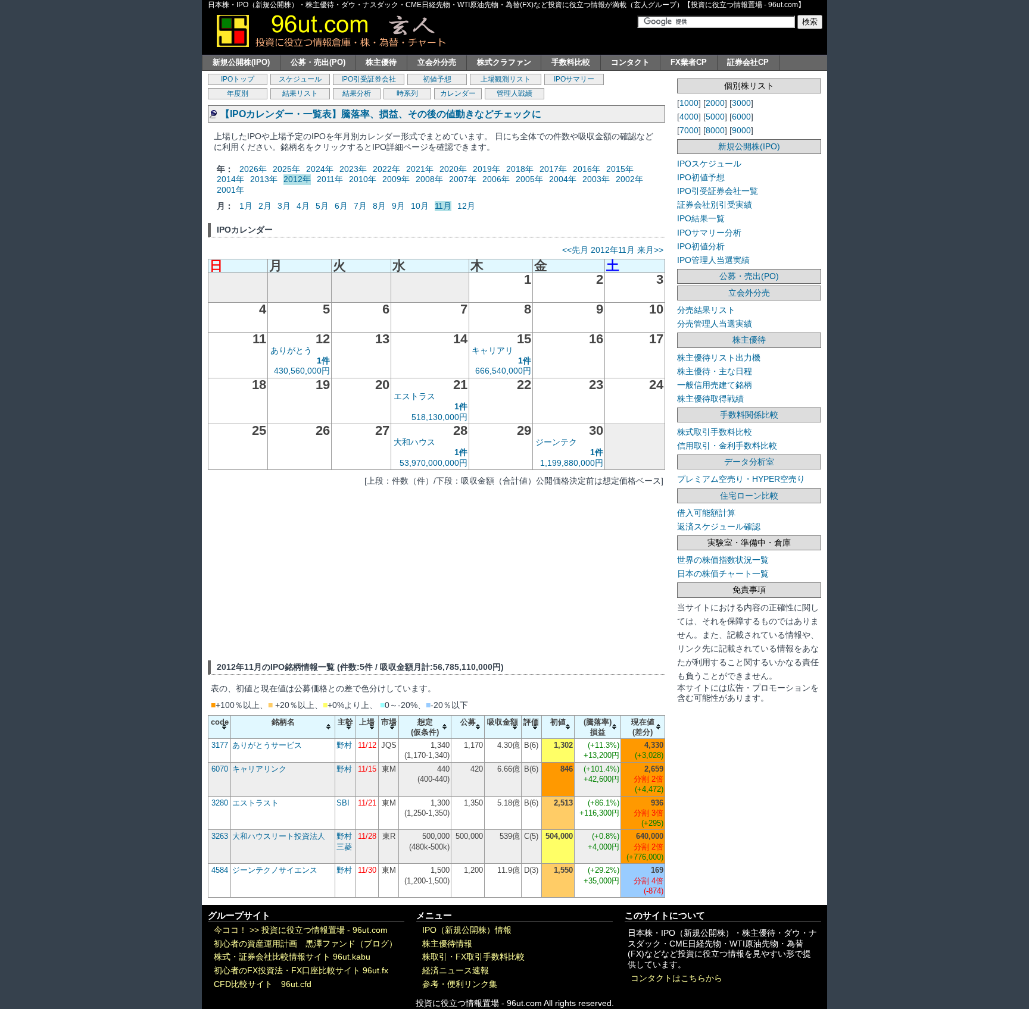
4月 (303, 206)
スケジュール (300, 79)
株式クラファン (504, 62)
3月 (284, 206)
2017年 (553, 169)
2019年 (486, 169)
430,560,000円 (302, 370)
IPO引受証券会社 (368, 79)
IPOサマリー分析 (709, 232)
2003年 (596, 179)
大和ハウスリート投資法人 (278, 836)
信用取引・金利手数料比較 (727, 445)
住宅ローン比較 (749, 495)
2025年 (286, 169)
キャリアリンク (259, 768)
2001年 (230, 190)
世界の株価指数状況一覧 (723, 560)
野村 (344, 745)
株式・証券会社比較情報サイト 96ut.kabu (292, 956)
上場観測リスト (506, 79)
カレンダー (458, 93)
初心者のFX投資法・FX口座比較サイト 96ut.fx (301, 970)
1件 (323, 360)
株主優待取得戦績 (710, 398)
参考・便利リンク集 (459, 984)
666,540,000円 (503, 370)
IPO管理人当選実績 (713, 260)
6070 (219, 768)
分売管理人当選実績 (714, 323)
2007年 (462, 179)
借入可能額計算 (706, 513)
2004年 (562, 179)
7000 (689, 130)
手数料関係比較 (749, 414)
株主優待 (381, 62)
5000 (715, 116)
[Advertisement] (436, 571)
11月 (443, 206)
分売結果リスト (706, 310)
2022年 (386, 169)
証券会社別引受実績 (714, 204)
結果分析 (356, 93)
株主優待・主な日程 (714, 371)
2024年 (319, 169)
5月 (322, 206)
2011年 (330, 179)
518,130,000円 (439, 417)
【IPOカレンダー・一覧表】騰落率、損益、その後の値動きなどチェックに (380, 114)
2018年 (520, 169)
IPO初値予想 (701, 177)
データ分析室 (749, 461)
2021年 (420, 169)
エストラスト (255, 802)
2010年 (362, 179)
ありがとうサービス (267, 745)
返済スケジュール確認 (718, 526)
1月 (245, 206)
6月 (341, 206)
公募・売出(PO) (318, 62)
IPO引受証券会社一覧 (717, 191)
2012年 (297, 179)
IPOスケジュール (709, 163)
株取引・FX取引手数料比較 (473, 956)
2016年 (586, 169)
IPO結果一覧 (701, 218)
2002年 (629, 179)
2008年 (429, 179)
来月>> (650, 250)
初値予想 (437, 79)
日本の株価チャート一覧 (723, 573)
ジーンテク (556, 442)
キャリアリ (492, 350)
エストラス (414, 396)
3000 (741, 103)
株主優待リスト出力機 (718, 357)
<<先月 (575, 250)
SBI (343, 802)
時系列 (407, 93)
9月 (398, 206)
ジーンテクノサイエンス (274, 870)
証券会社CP (748, 62)
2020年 (453, 169)
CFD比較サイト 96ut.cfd (262, 984)
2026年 (253, 169)
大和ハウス (414, 442)
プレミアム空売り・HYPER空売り (741, 479)
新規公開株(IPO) (241, 62)
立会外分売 (436, 62)
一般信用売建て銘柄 (714, 385)
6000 (741, 116)
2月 (265, 206)
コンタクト (630, 62)
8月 (379, 206)
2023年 (353, 169)
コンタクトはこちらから (676, 978)
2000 (715, 103)
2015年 (620, 169)
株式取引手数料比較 (714, 432)
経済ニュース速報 (455, 970)
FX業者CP (689, 62)
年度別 (237, 93)
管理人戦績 (514, 93)
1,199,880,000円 (571, 463)
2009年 (396, 179)
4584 (219, 870)
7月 (360, 206)
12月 (466, 206)
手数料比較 (570, 62)
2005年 (529, 179)
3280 (219, 802)
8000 (715, 130)
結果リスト (300, 93)
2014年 (230, 179)
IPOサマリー (574, 79)
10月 (420, 206)
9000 (741, 130)
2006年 (496, 179)
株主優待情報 (447, 943)
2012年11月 (613, 250)
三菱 (344, 846)
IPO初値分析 (701, 246)
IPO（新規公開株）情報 (467, 930)
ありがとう (291, 350)
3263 (219, 836)
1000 (689, 103)
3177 (219, 745)
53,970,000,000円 (433, 463)
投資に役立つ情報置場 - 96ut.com (324, 930)
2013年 (263, 179)
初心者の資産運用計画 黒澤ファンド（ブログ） (305, 943)
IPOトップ (237, 79)
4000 (689, 116)
